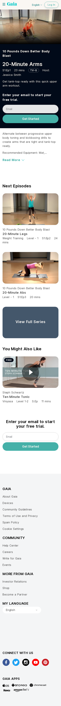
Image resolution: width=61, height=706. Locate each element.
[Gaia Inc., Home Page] (12, 4)
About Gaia (10, 496)
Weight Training (13, 238)
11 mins (46, 401)
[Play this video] (30, 372)
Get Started (30, 119)
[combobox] (22, 610)
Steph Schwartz (13, 392)
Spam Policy (11, 522)
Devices (8, 503)
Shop (6, 588)
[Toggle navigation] (4, 4)
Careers (8, 552)
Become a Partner (15, 594)
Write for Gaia (12, 558)
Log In (51, 4)
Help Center (10, 545)
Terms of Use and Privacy (20, 516)
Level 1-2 (22, 401)
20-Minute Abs (14, 292)
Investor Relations (15, 581)
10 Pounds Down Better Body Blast (26, 229)
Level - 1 (32, 238)
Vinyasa (8, 401)
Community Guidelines (17, 509)
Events (7, 565)
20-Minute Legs (15, 234)
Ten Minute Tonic (16, 397)
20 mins (35, 297)
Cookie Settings (13, 529)
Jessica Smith (12, 75)
